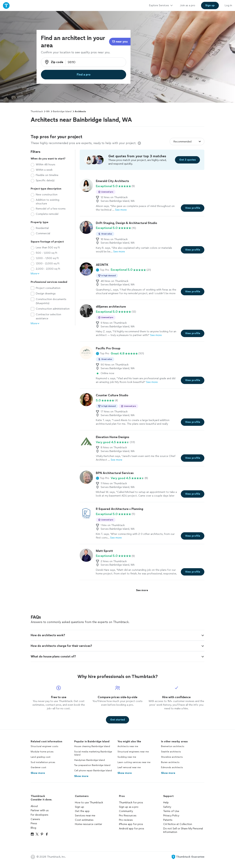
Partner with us (40, 810)
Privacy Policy (171, 815)
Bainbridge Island (62, 111)
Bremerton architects (172, 746)
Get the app (82, 811)
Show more (38, 773)
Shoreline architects (172, 757)
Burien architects (170, 762)
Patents (167, 819)
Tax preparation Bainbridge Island (92, 765)
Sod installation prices (43, 762)
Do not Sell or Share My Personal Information (183, 830)
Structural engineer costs (44, 746)
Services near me (85, 815)
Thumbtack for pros (131, 802)
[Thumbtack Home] (6, 5)
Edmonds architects (172, 767)
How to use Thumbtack (89, 802)
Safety (167, 806)
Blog (33, 827)
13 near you (120, 41)
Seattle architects (171, 751)
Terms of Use (171, 811)
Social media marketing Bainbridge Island (93, 753)
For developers (39, 814)
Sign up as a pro (128, 806)
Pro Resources (127, 815)
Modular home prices (42, 751)
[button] (102, 270)
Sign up (79, 806)
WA (48, 111)
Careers (35, 819)
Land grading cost (40, 757)
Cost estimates (84, 819)
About (34, 806)
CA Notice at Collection (177, 824)
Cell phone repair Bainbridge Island (93, 770)
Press (34, 823)
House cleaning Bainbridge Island (92, 746)
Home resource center (88, 824)
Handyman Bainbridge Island (89, 760)
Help (166, 802)
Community (126, 811)
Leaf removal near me (129, 767)
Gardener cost (38, 767)
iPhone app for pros (131, 824)
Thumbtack (37, 111)
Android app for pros (131, 828)
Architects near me (128, 746)
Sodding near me (127, 757)
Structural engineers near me (133, 751)
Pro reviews (126, 819)
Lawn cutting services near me (134, 762)
